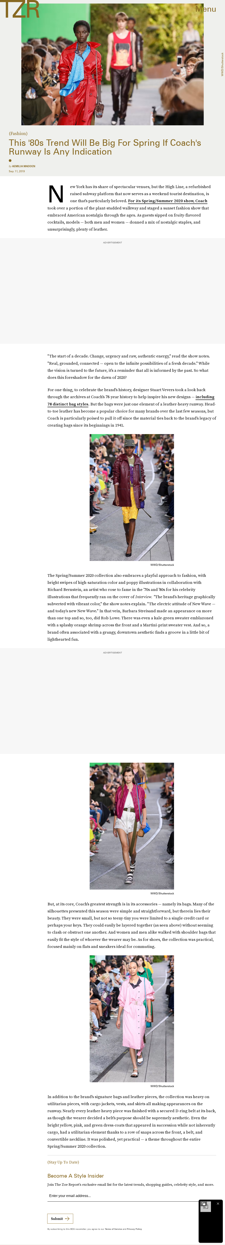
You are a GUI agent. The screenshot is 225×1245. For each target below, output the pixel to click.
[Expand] (203, 1203)
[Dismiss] (217, 1203)
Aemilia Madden (23, 166)
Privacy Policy (134, 1229)
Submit (57, 1218)
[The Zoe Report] (19, 9)
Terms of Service (113, 1229)
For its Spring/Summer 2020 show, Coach (167, 200)
